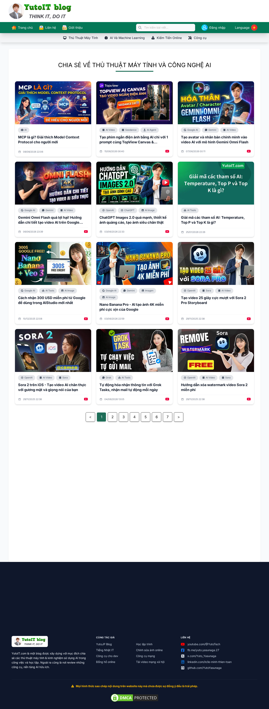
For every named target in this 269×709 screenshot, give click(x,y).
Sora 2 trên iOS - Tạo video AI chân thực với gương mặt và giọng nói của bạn (52, 387)
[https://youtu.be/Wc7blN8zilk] (249, 319)
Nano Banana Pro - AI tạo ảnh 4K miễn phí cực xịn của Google (131, 306)
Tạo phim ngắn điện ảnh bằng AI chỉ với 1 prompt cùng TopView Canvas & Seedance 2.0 (133, 140)
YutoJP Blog (104, 644)
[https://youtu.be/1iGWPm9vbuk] (167, 232)
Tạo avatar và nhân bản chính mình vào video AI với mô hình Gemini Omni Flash (214, 139)
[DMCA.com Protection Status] (134, 698)
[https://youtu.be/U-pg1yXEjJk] (249, 151)
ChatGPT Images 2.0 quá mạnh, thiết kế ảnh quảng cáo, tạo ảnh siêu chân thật (133, 219)
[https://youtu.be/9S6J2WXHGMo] (249, 399)
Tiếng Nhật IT (105, 650)
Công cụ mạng (145, 656)
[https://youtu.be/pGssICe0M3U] (86, 232)
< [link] (90, 417)
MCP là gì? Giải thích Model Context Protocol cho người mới (48, 139)
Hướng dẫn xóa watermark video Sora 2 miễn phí (214, 387)
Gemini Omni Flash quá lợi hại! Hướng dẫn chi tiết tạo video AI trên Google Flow (50, 220)
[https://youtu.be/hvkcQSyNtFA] (167, 399)
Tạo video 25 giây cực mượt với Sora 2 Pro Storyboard (213, 300)
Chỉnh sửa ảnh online (149, 650)
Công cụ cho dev (107, 656)
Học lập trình (144, 644)
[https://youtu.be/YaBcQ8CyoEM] (86, 399)
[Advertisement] (133, 490)
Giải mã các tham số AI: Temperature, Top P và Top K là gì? (213, 219)
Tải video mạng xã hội (150, 662)
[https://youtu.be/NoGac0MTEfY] (86, 319)
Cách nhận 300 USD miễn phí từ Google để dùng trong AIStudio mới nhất (51, 300)
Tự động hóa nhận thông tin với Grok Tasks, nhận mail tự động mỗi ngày (130, 387)
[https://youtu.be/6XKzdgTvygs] (167, 319)
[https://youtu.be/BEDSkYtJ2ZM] (167, 151)
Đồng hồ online (105, 662)
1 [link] (101, 417)
